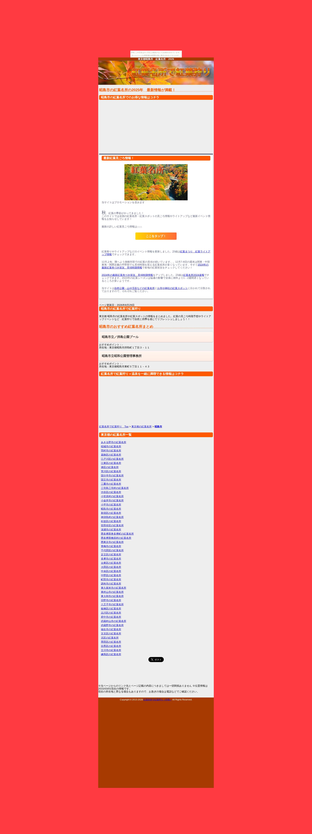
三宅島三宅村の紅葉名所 (115, 488)
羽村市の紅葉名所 (111, 450)
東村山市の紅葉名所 (112, 591)
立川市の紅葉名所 (111, 650)
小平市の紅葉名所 (111, 504)
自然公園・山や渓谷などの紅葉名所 (134, 288)
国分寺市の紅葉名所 (112, 475)
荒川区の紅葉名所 (111, 471)
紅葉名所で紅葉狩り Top (114, 426)
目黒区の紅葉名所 (111, 646)
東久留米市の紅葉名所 (113, 587)
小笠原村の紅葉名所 (112, 496)
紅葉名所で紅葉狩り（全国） (158, 699)
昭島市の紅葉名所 (111, 508)
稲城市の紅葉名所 (111, 446)
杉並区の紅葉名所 (111, 521)
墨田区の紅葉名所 (111, 641)
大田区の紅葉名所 (111, 567)
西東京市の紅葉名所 (112, 542)
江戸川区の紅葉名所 (112, 458)
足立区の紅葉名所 (111, 554)
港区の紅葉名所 (110, 467)
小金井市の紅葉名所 (112, 500)
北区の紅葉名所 (110, 637)
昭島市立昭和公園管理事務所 (122, 356)
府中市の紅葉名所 (111, 616)
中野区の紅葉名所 (111, 575)
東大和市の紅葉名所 (112, 596)
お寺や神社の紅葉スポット (172, 288)
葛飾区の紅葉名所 (111, 454)
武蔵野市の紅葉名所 (112, 625)
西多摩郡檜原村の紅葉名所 (116, 537)
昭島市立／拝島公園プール (120, 337)
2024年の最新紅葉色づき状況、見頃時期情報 (127, 275)
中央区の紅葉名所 (111, 571)
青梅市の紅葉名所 (111, 546)
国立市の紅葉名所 (111, 479)
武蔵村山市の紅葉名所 (113, 621)
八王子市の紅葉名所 (112, 604)
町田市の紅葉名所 (111, 579)
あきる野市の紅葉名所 (113, 442)
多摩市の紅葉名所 (111, 558)
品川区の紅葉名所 (111, 612)
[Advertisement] (156, 126)
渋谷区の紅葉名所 (111, 492)
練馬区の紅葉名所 (111, 654)
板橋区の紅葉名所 (111, 608)
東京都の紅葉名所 (141, 426)
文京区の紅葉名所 (111, 633)
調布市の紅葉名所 (111, 583)
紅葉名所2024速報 (193, 275)
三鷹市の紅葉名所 (111, 483)
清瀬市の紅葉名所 (111, 529)
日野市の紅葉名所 (111, 600)
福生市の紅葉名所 (111, 629)
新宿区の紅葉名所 (111, 512)
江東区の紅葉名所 (111, 463)
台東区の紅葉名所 (111, 562)
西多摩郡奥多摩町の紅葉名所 (117, 533)
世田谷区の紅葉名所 (112, 525)
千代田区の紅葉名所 (112, 550)
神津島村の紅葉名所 (112, 517)
